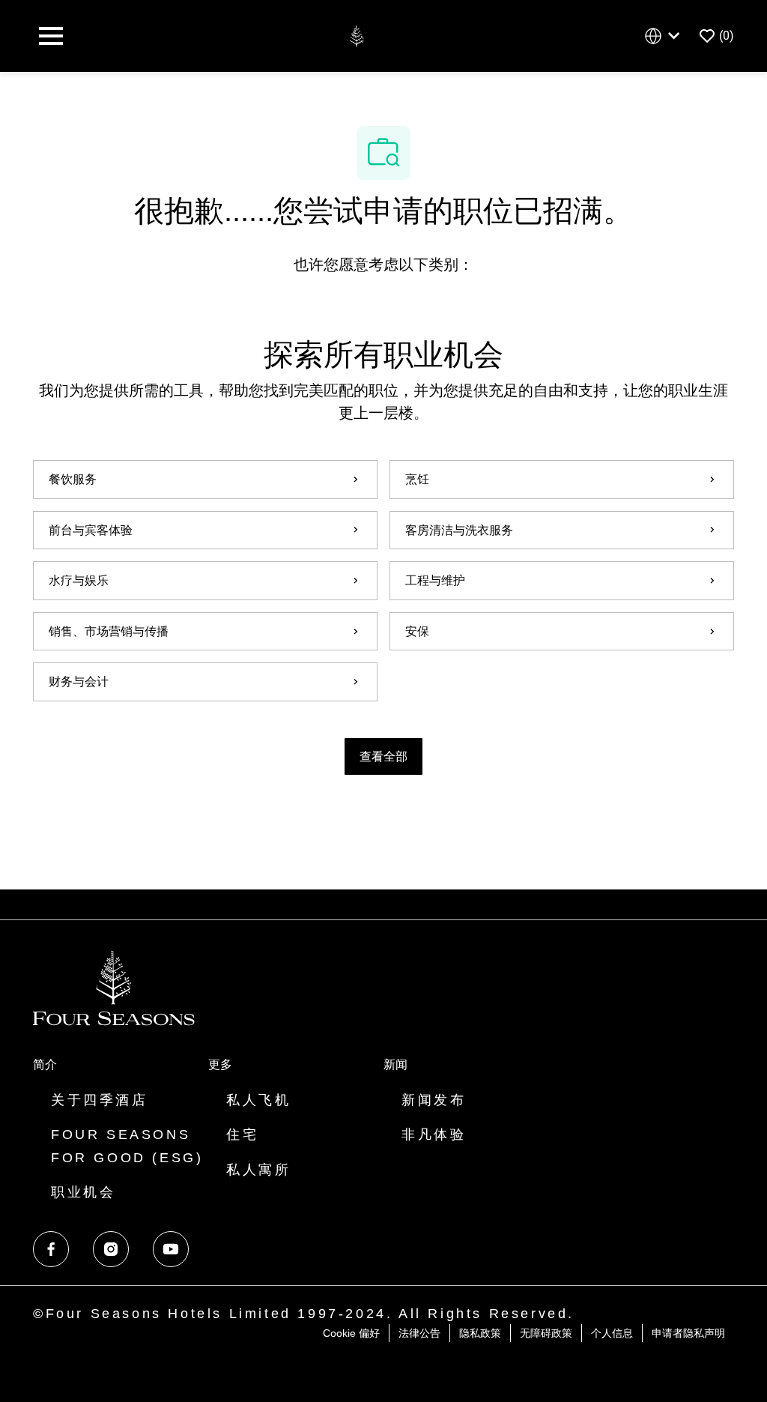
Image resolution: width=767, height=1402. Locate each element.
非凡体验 (433, 1134)
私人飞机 (258, 1100)
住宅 (242, 1134)
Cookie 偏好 (351, 1333)
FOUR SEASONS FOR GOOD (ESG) (127, 1146)
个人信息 (612, 1333)
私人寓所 (258, 1169)
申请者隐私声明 (688, 1333)
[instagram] (111, 1249)
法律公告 (419, 1333)
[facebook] (51, 1249)
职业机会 (83, 1192)
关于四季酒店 (99, 1100)
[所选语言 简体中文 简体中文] (665, 36)
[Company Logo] (356, 34)
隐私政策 (480, 1333)
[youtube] (171, 1249)
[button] (383, 756)
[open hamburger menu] (51, 36)
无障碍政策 (546, 1333)
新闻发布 (433, 1100)
